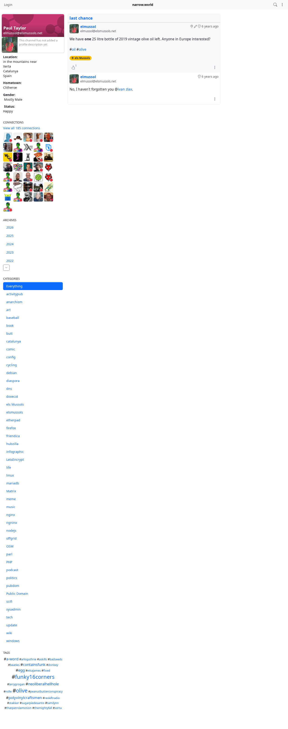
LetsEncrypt (15, 459)
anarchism (14, 302)
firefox (11, 428)
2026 (10, 227)
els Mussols (15, 404)
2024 (10, 244)
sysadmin (13, 609)
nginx (10, 515)
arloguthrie (28, 659)
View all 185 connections (21, 128)
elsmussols (14, 412)
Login (8, 4)
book (10, 325)
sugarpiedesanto (33, 703)
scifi (9, 601)
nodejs (11, 530)
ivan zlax (125, 89)
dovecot (12, 396)
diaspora (13, 381)
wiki (9, 633)
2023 (10, 252)
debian (11, 373)
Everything (14, 286)
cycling (11, 365)
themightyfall (43, 708)
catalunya (13, 341)
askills (43, 659)
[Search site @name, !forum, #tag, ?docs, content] (275, 4)
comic (10, 349)
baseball (12, 318)
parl (9, 554)
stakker (14, 703)
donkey (53, 665)
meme (11, 499)
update (11, 625)
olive (21, 690)
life (8, 467)
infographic (15, 452)
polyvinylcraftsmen (25, 697)
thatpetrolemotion (19, 708)
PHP (9, 562)
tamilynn (53, 703)
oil (74, 49)
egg (21, 670)
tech (9, 617)
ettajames (34, 670)
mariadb (12, 483)
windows (13, 641)
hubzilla (12, 444)
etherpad (13, 420)
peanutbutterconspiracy (46, 691)
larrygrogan (17, 684)
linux (10, 475)
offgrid (11, 538)
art (8, 310)
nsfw (8, 691)
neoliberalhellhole (43, 683)
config (11, 357)
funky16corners (34, 676)
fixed (46, 670)
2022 (10, 261)
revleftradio (52, 698)
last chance (81, 18)
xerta (58, 708)
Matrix (11, 491)
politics (11, 578)
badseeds (56, 659)
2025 (10, 236)
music (10, 507)
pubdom (12, 586)
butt (9, 333)
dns (9, 388)
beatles (15, 665)
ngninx (11, 522)
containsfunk (34, 664)
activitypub (14, 294)
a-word (12, 658)
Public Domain (17, 593)
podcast (12, 570)
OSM (10, 546)
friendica (13, 436)
